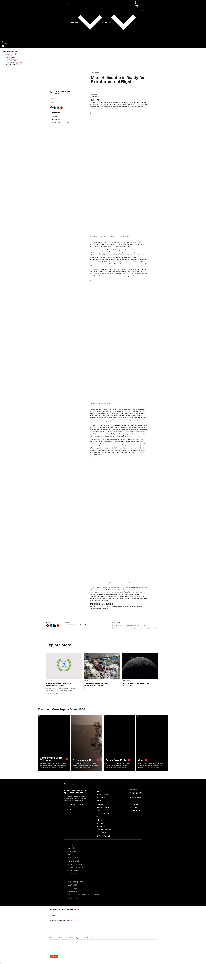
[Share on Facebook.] (54, 107)
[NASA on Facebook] (130, 793)
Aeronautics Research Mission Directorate (135, 625)
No (53, 913)
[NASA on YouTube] (140, 793)
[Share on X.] (51, 107)
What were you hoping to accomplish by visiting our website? (71, 938)
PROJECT (55, 116)
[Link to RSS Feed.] (61, 107)
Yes (53, 911)
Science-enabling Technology (148, 628)
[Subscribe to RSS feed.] (58, 625)
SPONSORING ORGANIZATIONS (61, 122)
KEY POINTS (56, 119)
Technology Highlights (118, 625)
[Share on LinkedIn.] (58, 107)
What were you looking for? (61, 920)
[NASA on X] (137, 793)
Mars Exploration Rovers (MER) (120, 628)
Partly (53, 915)
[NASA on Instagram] (133, 793)
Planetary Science (135, 628)
